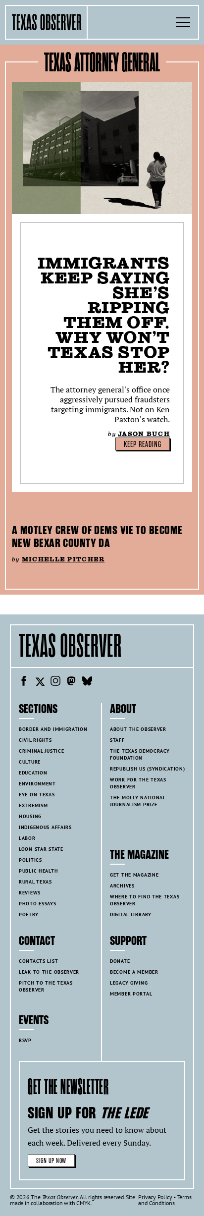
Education (33, 773)
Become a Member (134, 972)
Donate (120, 961)
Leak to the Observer (49, 972)
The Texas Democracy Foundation (140, 754)
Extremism (33, 805)
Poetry (28, 914)
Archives (122, 886)
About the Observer (138, 729)
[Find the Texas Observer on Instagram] (55, 682)
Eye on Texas (37, 794)
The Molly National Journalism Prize (138, 801)
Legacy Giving (129, 983)
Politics (30, 860)
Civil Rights (35, 740)
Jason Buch (144, 434)
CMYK (83, 1203)
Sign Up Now (51, 1160)
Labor (27, 838)
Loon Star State (41, 849)
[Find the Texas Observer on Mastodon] (71, 682)
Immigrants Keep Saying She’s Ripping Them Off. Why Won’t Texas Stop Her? (104, 315)
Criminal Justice (41, 751)
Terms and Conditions (164, 1200)
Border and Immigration (53, 729)
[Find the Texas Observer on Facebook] (24, 682)
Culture (30, 762)
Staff (117, 740)
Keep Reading (142, 444)
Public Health (38, 871)
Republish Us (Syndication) (147, 769)
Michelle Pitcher (63, 559)
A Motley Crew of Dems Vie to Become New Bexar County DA (97, 536)
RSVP (25, 1040)
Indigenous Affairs (45, 827)
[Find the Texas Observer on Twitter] (40, 682)
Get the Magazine (134, 875)
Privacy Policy (155, 1197)
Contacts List (38, 961)
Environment (37, 783)
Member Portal (131, 994)
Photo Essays (37, 903)
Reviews (30, 892)
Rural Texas (35, 882)
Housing (30, 816)
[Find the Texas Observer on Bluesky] (87, 682)
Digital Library (131, 914)
